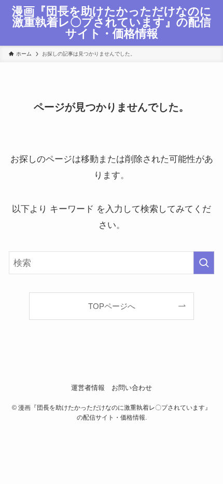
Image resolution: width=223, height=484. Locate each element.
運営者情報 (88, 388)
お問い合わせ (132, 388)
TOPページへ (111, 306)
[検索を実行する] (203, 262)
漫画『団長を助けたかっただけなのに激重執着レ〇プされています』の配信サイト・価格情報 (112, 23)
